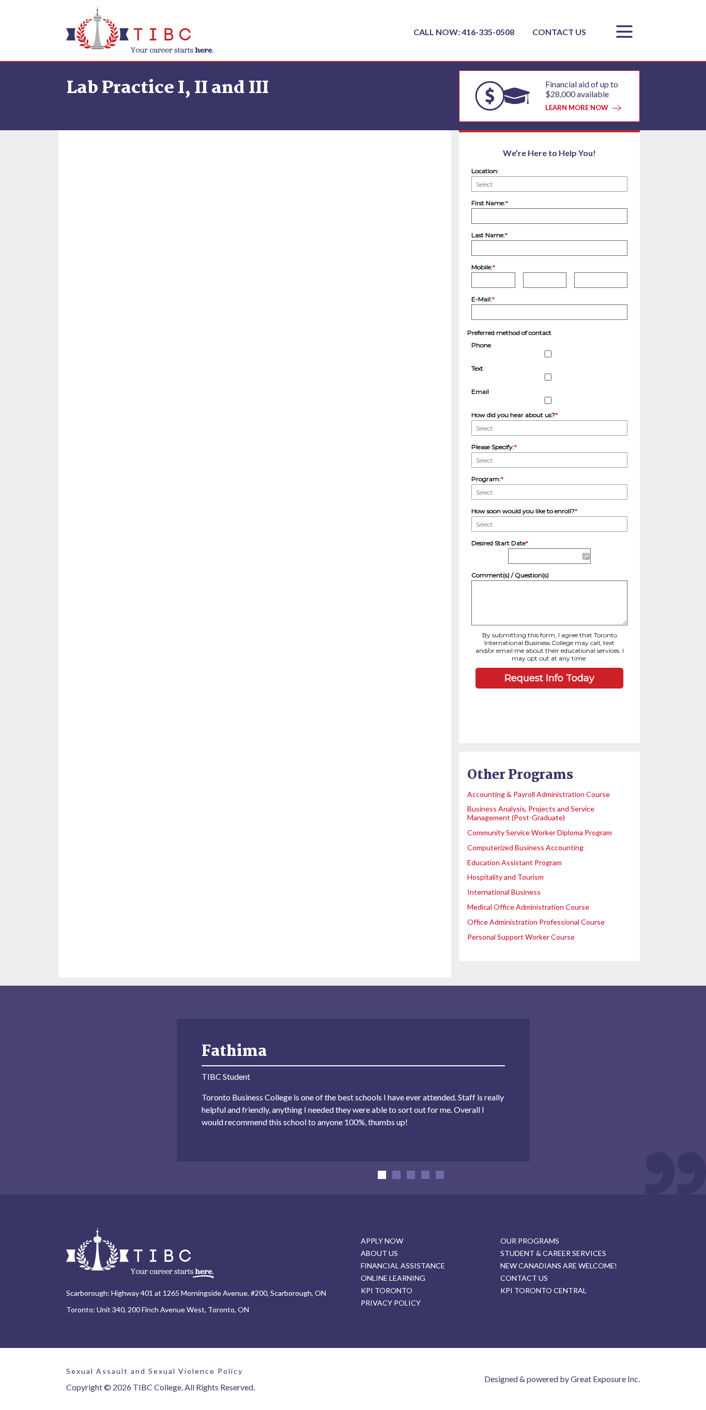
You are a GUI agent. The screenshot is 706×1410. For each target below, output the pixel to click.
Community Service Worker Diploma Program (539, 832)
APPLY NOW (382, 1240)
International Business (504, 891)
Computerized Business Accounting (525, 847)
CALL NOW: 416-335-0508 (464, 32)
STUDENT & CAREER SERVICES (553, 1253)
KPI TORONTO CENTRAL (543, 1290)
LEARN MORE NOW (576, 107)
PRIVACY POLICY (391, 1302)
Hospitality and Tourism (505, 876)
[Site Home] (140, 1252)
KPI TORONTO (386, 1290)
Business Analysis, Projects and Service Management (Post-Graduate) (530, 813)
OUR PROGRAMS (529, 1240)
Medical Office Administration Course (528, 906)
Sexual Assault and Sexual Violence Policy (154, 1371)
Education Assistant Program (514, 862)
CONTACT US (559, 32)
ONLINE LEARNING (393, 1278)
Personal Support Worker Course (521, 936)
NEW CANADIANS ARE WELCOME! (558, 1265)
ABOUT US (379, 1253)
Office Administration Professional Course (536, 921)
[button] (382, 1175)
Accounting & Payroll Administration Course (538, 794)
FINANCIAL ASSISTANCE (403, 1265)
